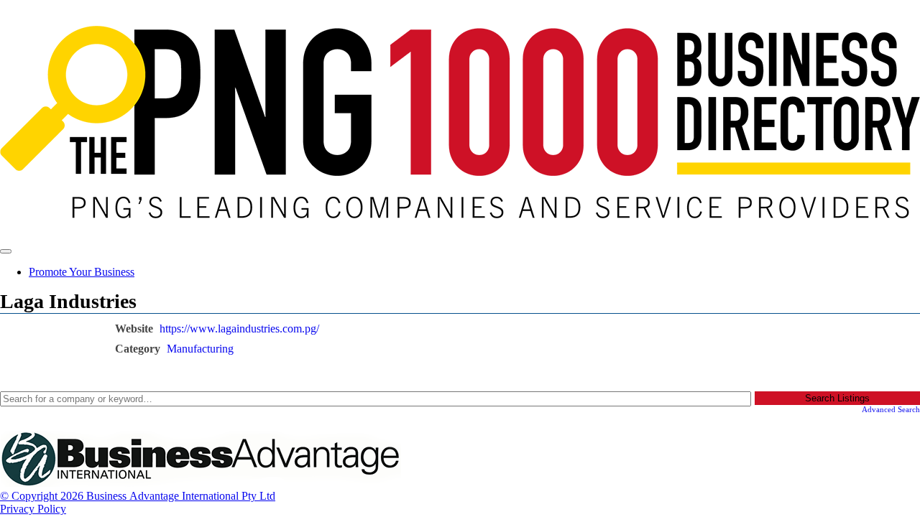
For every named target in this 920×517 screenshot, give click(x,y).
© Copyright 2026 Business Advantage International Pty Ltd (137, 496)
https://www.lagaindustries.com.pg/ (239, 328)
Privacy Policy (33, 509)
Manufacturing (200, 349)
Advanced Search (891, 409)
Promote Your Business (81, 272)
